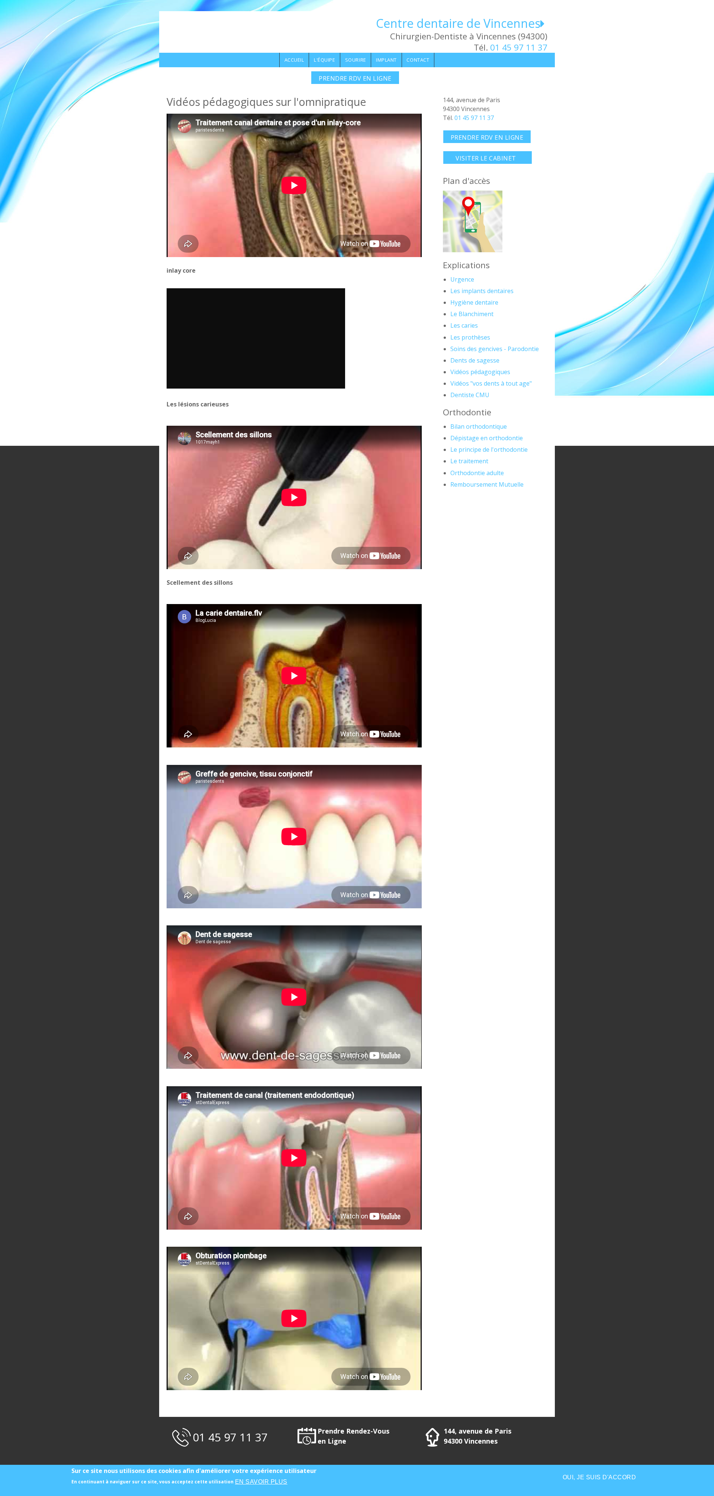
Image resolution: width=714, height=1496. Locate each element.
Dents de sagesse (474, 360)
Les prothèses (470, 337)
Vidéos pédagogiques (480, 372)
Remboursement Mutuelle (487, 484)
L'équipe (324, 59)
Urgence (462, 279)
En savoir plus (261, 1482)
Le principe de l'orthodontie (489, 449)
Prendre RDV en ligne (355, 78)
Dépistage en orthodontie (486, 438)
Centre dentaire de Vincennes (458, 23)
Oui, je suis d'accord (599, 1477)
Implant (386, 59)
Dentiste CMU (469, 395)
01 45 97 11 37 (518, 47)
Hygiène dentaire (474, 302)
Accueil (294, 59)
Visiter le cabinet (487, 158)
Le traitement (469, 461)
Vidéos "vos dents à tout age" (491, 383)
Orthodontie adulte (477, 473)
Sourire (355, 59)
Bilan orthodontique (478, 426)
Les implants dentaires (482, 291)
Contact (417, 59)
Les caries (464, 325)
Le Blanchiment (471, 314)
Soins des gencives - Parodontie (494, 349)
